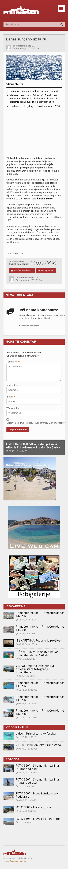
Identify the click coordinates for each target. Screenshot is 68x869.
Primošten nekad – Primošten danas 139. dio (40, 684)
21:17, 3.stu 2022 (25, 786)
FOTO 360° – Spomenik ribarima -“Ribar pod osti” (37, 767)
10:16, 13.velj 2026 (26, 717)
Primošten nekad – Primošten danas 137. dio (40, 712)
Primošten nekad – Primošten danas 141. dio (40, 628)
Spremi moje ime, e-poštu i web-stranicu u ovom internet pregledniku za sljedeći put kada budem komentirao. (15, 423)
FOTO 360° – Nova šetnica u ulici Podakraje (37, 794)
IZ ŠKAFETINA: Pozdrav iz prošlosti (39, 640)
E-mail (10, 397)
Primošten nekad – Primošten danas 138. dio (40, 698)
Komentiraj (13, 362)
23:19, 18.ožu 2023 (26, 772)
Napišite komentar (29, 326)
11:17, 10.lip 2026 (26, 737)
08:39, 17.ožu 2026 (26, 749)
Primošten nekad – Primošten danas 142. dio (40, 614)
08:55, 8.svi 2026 (25, 659)
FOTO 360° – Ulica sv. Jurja (33, 807)
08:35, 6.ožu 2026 (26, 703)
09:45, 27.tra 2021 (26, 800)
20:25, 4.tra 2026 (25, 676)
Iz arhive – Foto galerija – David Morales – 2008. (35, 106)
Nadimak (12, 385)
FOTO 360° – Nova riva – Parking (38, 819)
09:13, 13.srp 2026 (16, 451)
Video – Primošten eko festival (36, 733)
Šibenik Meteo (45, 198)
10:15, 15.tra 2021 (26, 811)
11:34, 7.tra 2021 (25, 822)
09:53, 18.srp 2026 (26, 644)
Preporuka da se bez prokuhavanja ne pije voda (34, 91)
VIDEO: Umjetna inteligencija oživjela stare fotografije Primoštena (35, 669)
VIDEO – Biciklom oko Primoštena (38, 745)
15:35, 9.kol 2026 (25, 633)
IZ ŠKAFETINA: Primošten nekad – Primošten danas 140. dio (38, 653)
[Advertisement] (34, 133)
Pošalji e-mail (46, 270)
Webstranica (12, 408)
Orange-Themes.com (18, 861)
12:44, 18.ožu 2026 (26, 690)
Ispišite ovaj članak (22, 270)
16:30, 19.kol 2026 (26, 620)
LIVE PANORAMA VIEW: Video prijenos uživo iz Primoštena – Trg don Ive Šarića (33, 445)
